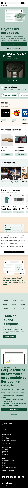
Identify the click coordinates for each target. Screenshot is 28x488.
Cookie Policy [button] (11, 246)
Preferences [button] (21, 247)
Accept (14, 251)
